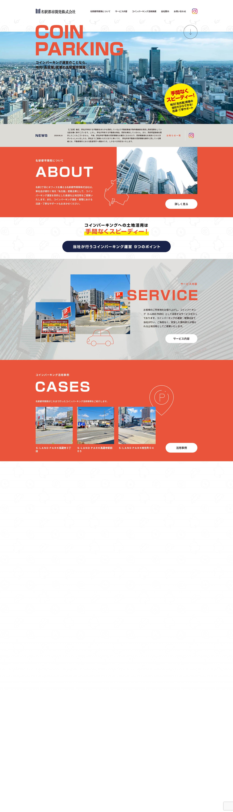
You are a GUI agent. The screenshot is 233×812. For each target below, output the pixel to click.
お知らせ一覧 (174, 135)
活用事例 (181, 448)
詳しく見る (181, 204)
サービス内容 (121, 11)
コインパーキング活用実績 (144, 11)
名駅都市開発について (100, 11)
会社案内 (165, 11)
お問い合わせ (180, 11)
